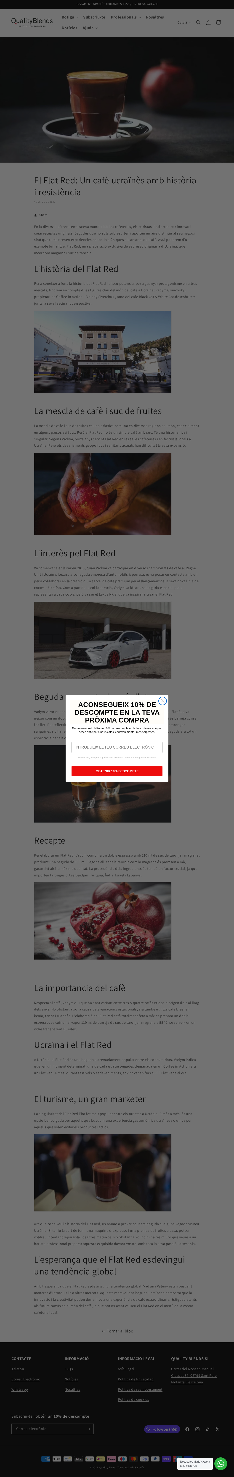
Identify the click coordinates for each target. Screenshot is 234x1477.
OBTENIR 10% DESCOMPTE (117, 771)
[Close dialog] (163, 701)
